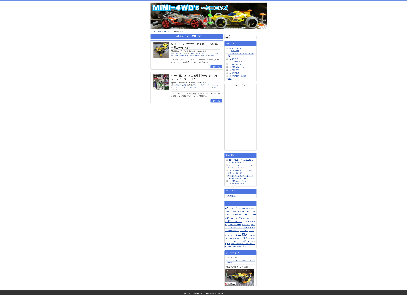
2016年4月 (232, 196)
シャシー (249, 218)
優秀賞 (231, 238)
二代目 (227, 238)
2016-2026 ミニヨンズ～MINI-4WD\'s (202, 293)
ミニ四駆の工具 (233, 70)
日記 (185, 85)
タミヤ (251, 221)
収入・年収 (235, 51)
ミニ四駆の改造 (233, 73)
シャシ (244, 218)
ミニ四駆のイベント (235, 59)
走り (207, 55)
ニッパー (202, 87)
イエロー (213, 85)
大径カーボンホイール (185, 55)
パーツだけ (209, 87)
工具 (228, 244)
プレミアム (244, 231)
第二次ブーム (244, 246)
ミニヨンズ (251, 231)
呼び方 (252, 238)
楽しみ (175, 89)
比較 (203, 55)
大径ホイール (197, 55)
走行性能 (211, 55)
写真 (177, 55)
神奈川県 (236, 246)
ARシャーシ (193, 53)
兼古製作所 (239, 238)
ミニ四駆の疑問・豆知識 (237, 76)
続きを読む (217, 67)
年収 (232, 244)
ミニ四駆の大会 (236, 61)
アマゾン (207, 85)
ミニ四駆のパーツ (178, 53)
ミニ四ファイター (229, 235)
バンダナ (238, 227)
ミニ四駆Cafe (251, 235)
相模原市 (231, 246)
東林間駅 (235, 244)
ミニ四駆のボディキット (237, 67)
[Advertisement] (240, 118)
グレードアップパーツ (208, 53)
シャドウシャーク (193, 87)
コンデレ (239, 218)
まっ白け (240, 211)
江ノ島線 (244, 244)
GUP (199, 53)
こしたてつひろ (233, 211)
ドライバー (246, 225)
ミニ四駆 (241, 234)
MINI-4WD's (246, 208)
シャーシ (245, 221)
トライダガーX (234, 224)
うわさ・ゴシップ (234, 48)
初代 (249, 238)
